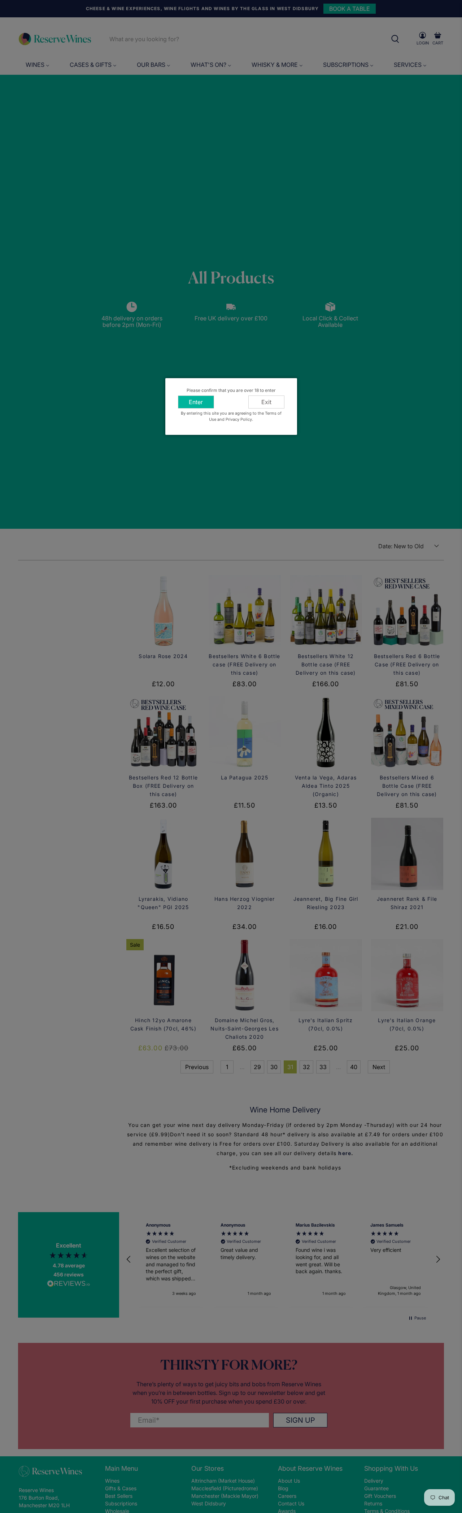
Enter (196, 402)
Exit (266, 402)
